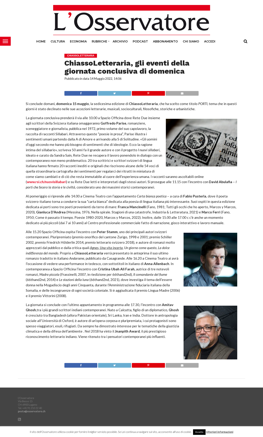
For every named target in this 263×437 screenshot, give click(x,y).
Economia (78, 41)
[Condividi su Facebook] (80, 92)
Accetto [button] (199, 432)
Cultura (58, 41)
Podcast (140, 41)
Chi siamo (191, 41)
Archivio (120, 41)
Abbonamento (165, 41)
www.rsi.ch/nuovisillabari (46, 182)
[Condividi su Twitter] (114, 92)
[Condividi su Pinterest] (148, 92)
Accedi (209, 41)
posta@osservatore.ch (31, 411)
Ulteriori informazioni (219, 432)
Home (41, 41)
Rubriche (99, 41)
